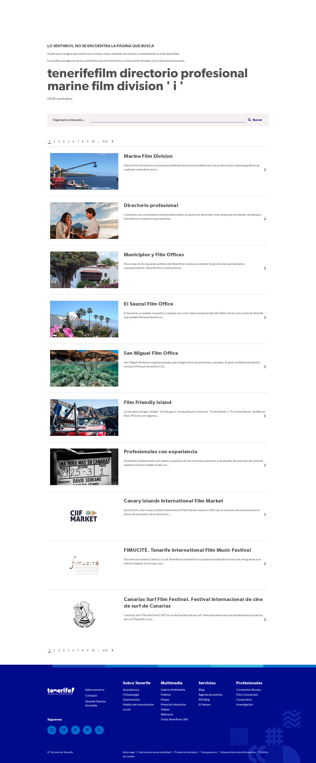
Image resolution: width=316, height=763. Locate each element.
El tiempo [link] (204, 704)
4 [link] (64, 141)
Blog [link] (201, 689)
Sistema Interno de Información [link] (238, 752)
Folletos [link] (166, 694)
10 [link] (93, 141)
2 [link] (54, 141)
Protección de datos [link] (185, 752)
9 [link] (87, 141)
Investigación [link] (244, 704)
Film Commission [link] (247, 694)
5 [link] (68, 141)
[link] (112, 141)
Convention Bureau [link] (248, 689)
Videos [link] (165, 709)
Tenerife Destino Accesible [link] (95, 703)
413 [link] (105, 141)
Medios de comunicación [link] (138, 704)
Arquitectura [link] (131, 689)
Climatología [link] (131, 694)
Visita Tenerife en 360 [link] (174, 719)
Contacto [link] (91, 695)
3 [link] (59, 141)
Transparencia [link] (209, 752)
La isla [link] (127, 709)
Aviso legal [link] (129, 752)
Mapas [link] (165, 699)
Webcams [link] (167, 714)
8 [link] (83, 141)
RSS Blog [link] (204, 699)
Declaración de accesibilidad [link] (154, 752)
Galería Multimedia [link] (173, 689)
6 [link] (73, 141)
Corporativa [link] (244, 699)
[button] (254, 120)
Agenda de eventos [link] (211, 694)
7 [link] (78, 141)
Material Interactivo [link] (173, 704)
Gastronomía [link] (131, 699)
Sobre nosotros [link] (94, 689)
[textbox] (168, 120)
